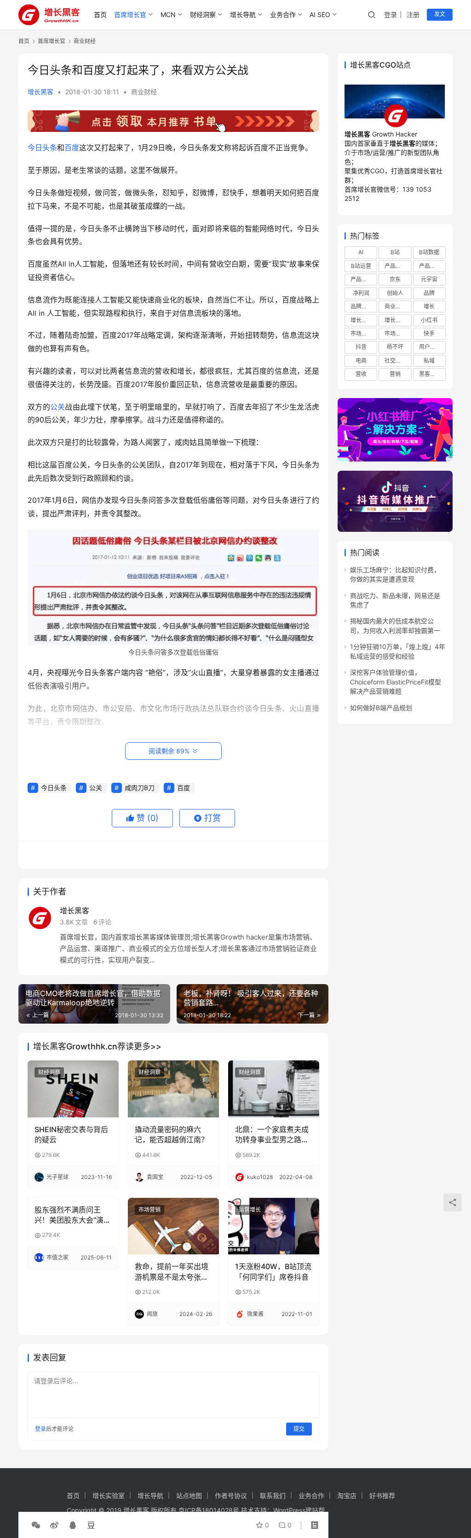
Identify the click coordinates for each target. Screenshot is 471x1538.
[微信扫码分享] (36, 1525)
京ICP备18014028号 (208, 1510)
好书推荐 (382, 1495)
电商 (361, 360)
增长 (429, 306)
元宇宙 (429, 279)
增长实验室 (108, 1495)
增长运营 (361, 320)
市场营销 (149, 1209)
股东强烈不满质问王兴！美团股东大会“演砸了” (72, 1215)
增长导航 (243, 14)
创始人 (395, 293)
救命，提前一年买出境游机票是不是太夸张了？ (171, 1272)
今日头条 (42, 147)
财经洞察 (203, 14)
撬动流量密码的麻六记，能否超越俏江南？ (171, 1134)
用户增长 (430, 346)
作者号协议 (231, 1495)
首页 (100, 14)
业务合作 (283, 14)
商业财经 (144, 92)
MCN (168, 14)
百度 (71, 147)
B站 (395, 252)
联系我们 (273, 1495)
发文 (439, 14)
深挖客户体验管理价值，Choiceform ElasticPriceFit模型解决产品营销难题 (395, 681)
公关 (57, 406)
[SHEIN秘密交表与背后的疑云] (73, 1088)
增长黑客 (40, 92)
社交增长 (396, 360)
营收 (361, 373)
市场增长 (361, 333)
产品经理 (430, 265)
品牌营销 (361, 306)
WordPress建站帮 (299, 1510)
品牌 (429, 293)
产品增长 (396, 265)
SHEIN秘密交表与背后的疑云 (71, 1134)
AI (360, 252)
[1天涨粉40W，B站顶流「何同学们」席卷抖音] (273, 1226)
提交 (298, 1428)
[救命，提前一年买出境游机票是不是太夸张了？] (173, 1226)
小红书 (429, 320)
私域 (429, 360)
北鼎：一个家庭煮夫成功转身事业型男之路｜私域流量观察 (272, 1135)
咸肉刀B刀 (140, 788)
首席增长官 (130, 14)
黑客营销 (430, 373)
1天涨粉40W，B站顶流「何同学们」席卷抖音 (273, 1271)
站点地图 (189, 1495)
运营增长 (250, 1209)
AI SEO (320, 14)
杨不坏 (395, 346)
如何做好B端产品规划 (381, 708)
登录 (390, 14)
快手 (429, 333)
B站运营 (361, 265)
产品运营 (361, 279)
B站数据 (429, 252)
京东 (395, 279)
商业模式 (396, 306)
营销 (395, 373)
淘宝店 (346, 1495)
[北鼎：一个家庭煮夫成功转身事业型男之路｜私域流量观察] (273, 1088)
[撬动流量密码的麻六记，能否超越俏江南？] (173, 1088)
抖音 (361, 346)
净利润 (361, 293)
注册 (413, 14)
